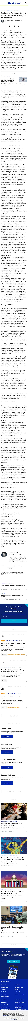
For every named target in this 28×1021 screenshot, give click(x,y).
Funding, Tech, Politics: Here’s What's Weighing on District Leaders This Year (12, 928)
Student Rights (18, 565)
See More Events (14, 715)
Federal (3, 593)
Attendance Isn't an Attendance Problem (10, 697)
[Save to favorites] (14, 26)
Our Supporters (4, 994)
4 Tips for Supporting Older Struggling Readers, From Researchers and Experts (8, 80)
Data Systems (10, 565)
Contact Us (17, 984)
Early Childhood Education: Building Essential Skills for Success (12, 670)
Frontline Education (20, 654)
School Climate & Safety (7, 583)
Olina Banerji (4, 936)
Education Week (19, 554)
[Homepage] (14, 2)
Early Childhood (5, 667)
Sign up (14, 620)
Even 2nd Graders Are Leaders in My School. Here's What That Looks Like (12, 858)
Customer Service (18, 991)
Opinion (19, 855)
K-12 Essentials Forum (15, 667)
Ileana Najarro (4, 831)
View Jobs (7, 736)
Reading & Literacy (6, 77)
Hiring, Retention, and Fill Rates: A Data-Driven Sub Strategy (13, 644)
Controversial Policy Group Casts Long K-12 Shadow (12, 596)
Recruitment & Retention (12, 640)
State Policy (10, 568)
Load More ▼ (14, 944)
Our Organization (5, 987)
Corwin (17, 707)
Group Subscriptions (5, 1007)
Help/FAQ (17, 989)
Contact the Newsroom (19, 994)
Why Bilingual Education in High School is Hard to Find (11, 824)
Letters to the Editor (19, 987)
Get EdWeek (4, 1000)
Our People (3, 991)
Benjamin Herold (9, 20)
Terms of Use (19, 1018)
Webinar (21, 640)
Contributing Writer (12, 554)
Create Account (13, 961)
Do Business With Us (20, 1000)
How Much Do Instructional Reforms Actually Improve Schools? (12, 892)
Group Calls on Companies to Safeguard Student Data (13, 586)
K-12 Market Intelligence (20, 1009)
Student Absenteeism (11, 693)
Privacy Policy (6, 1015)
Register (3, 654)
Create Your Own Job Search (13, 791)
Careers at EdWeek (5, 996)
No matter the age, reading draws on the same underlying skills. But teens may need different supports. (13, 84)
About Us (3, 984)
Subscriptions (4, 1002)
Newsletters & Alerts (5, 1004)
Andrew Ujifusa (4, 599)
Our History (3, 989)
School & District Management (10, 10)
